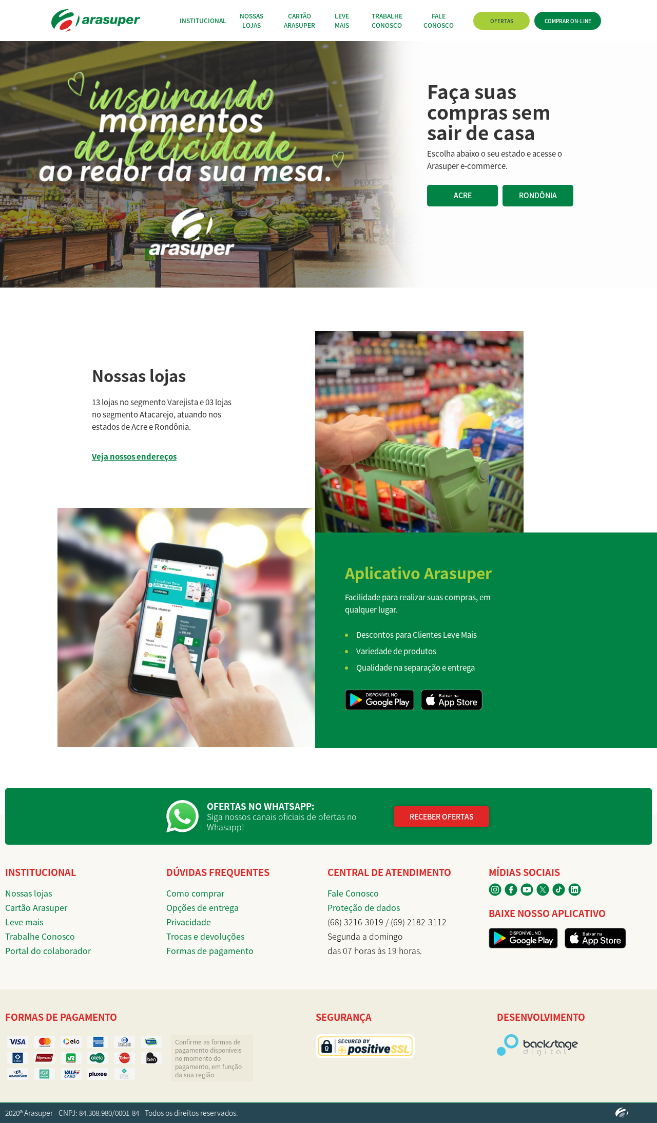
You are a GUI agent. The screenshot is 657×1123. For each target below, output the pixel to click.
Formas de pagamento (210, 950)
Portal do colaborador (48, 950)
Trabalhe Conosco (40, 936)
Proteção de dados (363, 907)
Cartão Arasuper (36, 907)
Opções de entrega (202, 907)
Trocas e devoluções (205, 936)
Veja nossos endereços (134, 456)
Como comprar (195, 893)
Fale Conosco (353, 893)
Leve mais (24, 922)
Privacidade (188, 922)
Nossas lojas (28, 893)
